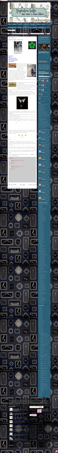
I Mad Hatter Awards (42, 108)
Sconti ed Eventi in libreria (42, 126)
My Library (25, 27)
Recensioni (14, 24)
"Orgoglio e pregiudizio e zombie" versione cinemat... (44, 378)
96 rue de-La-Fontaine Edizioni (43, 204)
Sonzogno (40, 291)
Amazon (12, 56)
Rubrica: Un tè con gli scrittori (43, 125)
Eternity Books (41, 236)
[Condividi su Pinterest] (33, 154)
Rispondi (12, 163)
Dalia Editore (41, 223)
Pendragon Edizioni (42, 277)
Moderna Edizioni (41, 267)
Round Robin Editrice (42, 287)
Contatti (43, 24)
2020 (40, 314)
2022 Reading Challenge (43, 156)
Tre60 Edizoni (41, 296)
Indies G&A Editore (41, 253)
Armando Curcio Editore (42, 210)
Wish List (38, 24)
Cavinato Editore (41, 221)
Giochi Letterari (42, 347)
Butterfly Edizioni (41, 219)
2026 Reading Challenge (43, 129)
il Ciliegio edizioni (41, 303)
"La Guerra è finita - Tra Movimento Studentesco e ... (44, 384)
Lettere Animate (41, 262)
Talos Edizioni (41, 294)
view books (47, 134)
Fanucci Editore (41, 238)
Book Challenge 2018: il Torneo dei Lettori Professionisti (20, 420)
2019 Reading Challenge (43, 176)
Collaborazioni (26, 24)
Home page (22, 185)
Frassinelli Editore (41, 241)
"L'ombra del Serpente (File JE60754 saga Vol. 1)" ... (43, 355)
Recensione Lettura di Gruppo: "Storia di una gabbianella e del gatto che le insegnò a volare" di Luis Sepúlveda (20, 438)
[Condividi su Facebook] (32, 154)
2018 (40, 316)
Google (47, 69)
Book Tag (40, 107)
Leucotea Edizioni (41, 263)
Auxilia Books (41, 213)
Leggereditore (41, 261)
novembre (41, 321)
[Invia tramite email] (30, 154)
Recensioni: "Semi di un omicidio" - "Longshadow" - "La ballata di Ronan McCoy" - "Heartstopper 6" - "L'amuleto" (40, 33)
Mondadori (40, 268)
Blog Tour (40, 105)
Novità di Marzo (42, 348)
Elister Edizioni (41, 233)
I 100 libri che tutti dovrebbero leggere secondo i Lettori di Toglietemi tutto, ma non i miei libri (20, 433)
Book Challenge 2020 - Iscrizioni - (17, 416)
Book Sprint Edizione (42, 218)
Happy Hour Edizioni (42, 250)
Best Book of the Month (42, 104)
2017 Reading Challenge (43, 189)
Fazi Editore (41, 239)
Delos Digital (41, 225)
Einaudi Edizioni (41, 232)
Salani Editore (41, 288)
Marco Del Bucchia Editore (43, 265)
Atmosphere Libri (41, 212)
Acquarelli (40, 205)
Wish (30, 27)
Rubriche (20, 24)
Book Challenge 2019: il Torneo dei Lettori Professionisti (20, 424)
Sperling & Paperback (42, 293)
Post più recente (12, 185)
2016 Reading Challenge (43, 196)
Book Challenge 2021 (16, 412)
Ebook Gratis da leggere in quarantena (18, 408)
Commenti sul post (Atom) (16, 187)
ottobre (41, 322)
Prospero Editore (41, 282)
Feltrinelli (40, 240)
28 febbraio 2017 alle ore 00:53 (19, 160)
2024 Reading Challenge (43, 142)
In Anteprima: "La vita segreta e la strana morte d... (44, 372)
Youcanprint (40, 301)
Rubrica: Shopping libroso (42, 123)
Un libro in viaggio (41, 127)
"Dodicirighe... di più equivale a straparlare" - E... (44, 368)
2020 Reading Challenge (43, 169)
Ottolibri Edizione (41, 275)
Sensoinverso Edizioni (42, 289)
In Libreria (19, 27)
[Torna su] (57, 451)
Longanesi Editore (41, 264)
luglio (41, 326)
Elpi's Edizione (41, 235)
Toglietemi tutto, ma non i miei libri (44, 130)
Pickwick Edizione (41, 278)
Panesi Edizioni (41, 276)
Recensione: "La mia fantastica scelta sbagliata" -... (44, 334)
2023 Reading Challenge (43, 149)
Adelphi (40, 206)
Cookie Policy (41, 69)
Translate (14, 31)
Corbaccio (40, 222)
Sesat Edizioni (41, 290)
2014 (40, 394)
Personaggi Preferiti (12, 27)
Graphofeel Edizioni (42, 248)
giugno (41, 327)
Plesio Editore (41, 280)
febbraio (41, 332)
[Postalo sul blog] (31, 154)
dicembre (41, 320)
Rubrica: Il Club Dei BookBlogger (43, 115)
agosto (41, 325)
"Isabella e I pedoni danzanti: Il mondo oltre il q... (44, 386)
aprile (41, 330)
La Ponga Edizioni (41, 260)
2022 (40, 311)
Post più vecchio (32, 185)
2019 (40, 315)
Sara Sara (12, 160)
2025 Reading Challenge (43, 136)
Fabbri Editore (41, 237)
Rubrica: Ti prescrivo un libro (43, 124)
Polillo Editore (41, 281)
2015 (40, 393)
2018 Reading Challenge (43, 182)
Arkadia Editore (41, 209)
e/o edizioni (40, 302)
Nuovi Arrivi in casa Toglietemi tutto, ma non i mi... (44, 374)
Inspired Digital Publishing (42, 254)
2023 (40, 310)
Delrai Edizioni (41, 226)
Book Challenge (41, 27)
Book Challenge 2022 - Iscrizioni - (17, 428)
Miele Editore (41, 266)
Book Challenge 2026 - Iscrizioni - (44, 39)
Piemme (40, 279)
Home (10, 24)
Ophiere (40, 273)
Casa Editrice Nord (41, 220)
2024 (40, 309)
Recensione (16, 155)
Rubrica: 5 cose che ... (42, 110)
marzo (41, 331)
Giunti (40, 247)
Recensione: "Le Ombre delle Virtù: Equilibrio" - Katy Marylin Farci (17, 33)
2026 (40, 306)
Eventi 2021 (35, 27)
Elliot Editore (41, 234)
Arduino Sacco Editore (42, 208)
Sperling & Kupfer (41, 292)
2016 (40, 319)
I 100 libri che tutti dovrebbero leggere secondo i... (44, 344)
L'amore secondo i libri (43, 370)
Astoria (40, 211)
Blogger (32, 443)
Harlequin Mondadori (42, 251)
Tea (39, 295)
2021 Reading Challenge (43, 162)
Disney (40, 227)
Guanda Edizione (41, 249)
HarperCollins (41, 252)
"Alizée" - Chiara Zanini (43, 346)
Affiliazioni (33, 24)
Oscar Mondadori (41, 274)
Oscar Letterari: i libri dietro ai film (45, 335)
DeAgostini (40, 224)
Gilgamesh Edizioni (41, 246)
